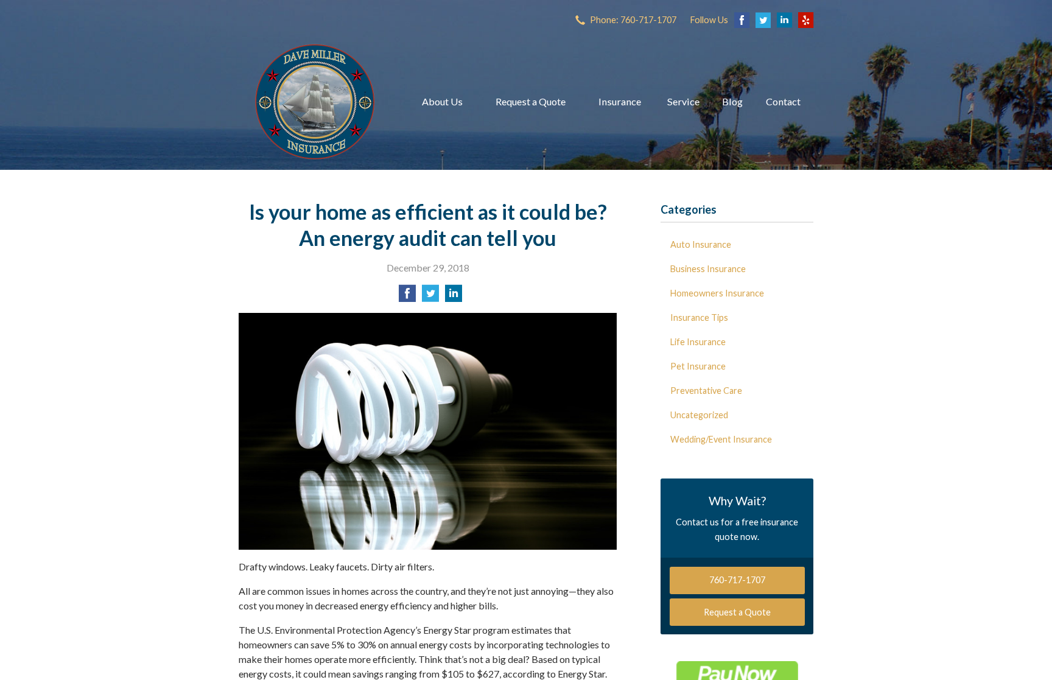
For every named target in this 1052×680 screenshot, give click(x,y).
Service (683, 101)
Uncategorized (699, 415)
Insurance (619, 101)
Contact (783, 101)
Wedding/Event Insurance (721, 439)
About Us (442, 101)
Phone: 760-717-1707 (633, 20)
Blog (732, 101)
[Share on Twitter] (430, 297)
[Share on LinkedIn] (453, 297)
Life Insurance (698, 342)
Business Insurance (708, 269)
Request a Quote (531, 101)
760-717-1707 (737, 580)
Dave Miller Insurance (315, 101)
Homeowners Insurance (717, 293)
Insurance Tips (699, 317)
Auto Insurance (700, 244)
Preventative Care (706, 390)
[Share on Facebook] (407, 297)
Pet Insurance (698, 366)
